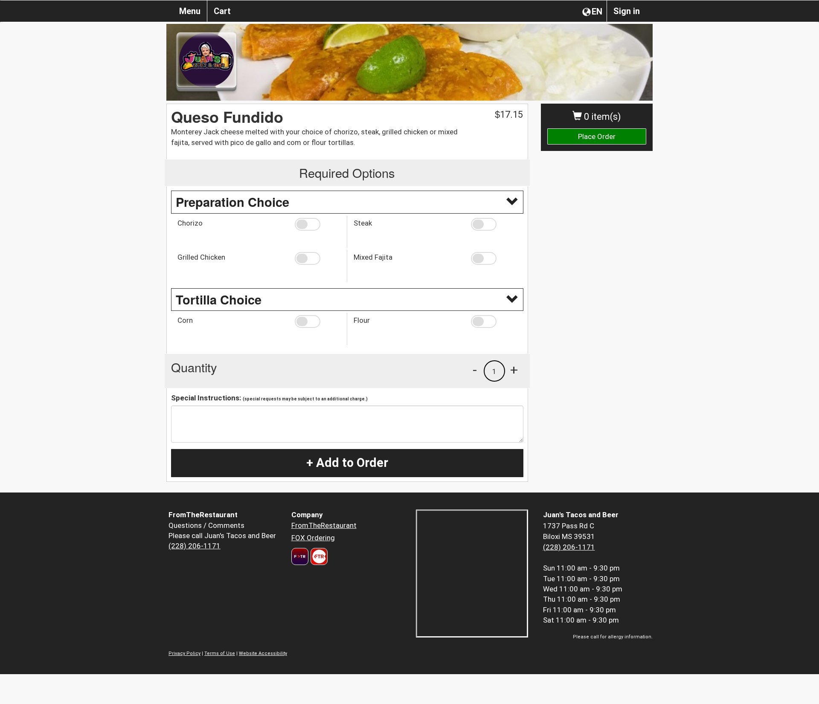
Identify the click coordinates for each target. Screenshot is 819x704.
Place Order (597, 136)
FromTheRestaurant (324, 525)
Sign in (626, 11)
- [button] (475, 370)
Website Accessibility (263, 653)
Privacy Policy (184, 653)
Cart (222, 11)
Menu (189, 11)
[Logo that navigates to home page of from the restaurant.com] (299, 556)
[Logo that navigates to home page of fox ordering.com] (318, 556)
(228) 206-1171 (194, 546)
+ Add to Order (347, 462)
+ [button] (514, 370)
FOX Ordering (313, 537)
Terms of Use (219, 653)
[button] (317, 224)
